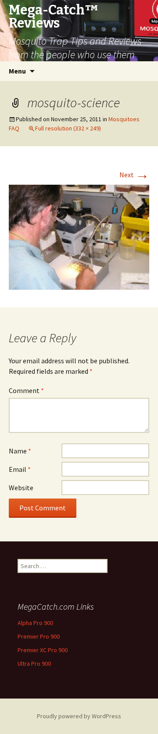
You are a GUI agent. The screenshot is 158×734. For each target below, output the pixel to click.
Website (21, 487)
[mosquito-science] (79, 236)
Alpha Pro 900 (35, 623)
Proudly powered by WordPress (79, 716)
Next (134, 174)
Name (20, 450)
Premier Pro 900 (39, 636)
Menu (17, 71)
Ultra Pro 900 (34, 663)
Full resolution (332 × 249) (68, 128)
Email (20, 469)
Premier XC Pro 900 (43, 650)
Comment (26, 390)
